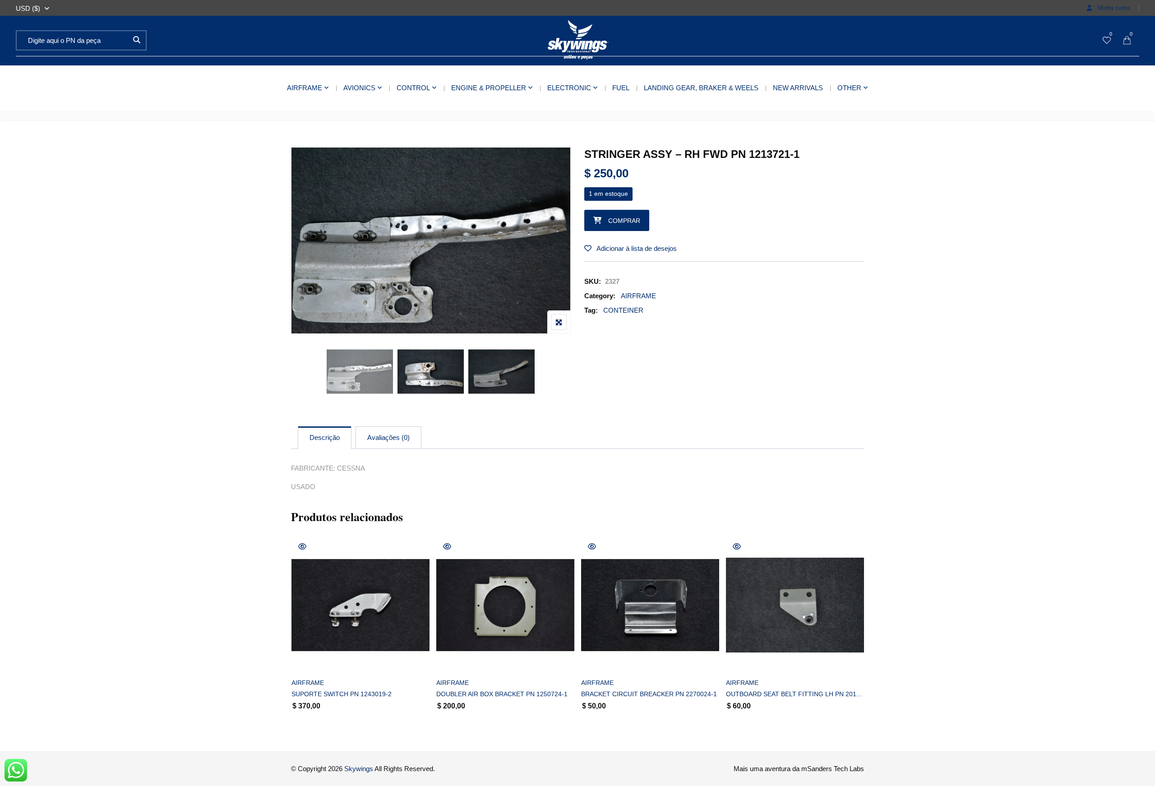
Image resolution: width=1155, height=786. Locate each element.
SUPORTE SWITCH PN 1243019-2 (341, 694)
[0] (1107, 41)
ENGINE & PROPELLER (488, 88)
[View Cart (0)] (1127, 41)
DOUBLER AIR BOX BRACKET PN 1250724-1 (502, 694)
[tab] (324, 437)
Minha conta (1113, 8)
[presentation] (297, 638)
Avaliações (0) (388, 437)
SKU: (592, 281)
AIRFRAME (304, 88)
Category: (599, 296)
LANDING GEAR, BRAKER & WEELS (701, 88)
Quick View (302, 546)
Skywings (358, 768)
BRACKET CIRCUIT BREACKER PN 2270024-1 (649, 694)
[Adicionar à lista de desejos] (308, 659)
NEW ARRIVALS (798, 88)
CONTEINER (623, 310)
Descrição (325, 437)
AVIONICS (359, 88)
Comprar (624, 220)
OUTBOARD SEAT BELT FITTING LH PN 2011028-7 (795, 694)
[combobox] (28, 8)
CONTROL (413, 88)
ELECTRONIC (569, 88)
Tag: (591, 310)
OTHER (849, 88)
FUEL (620, 88)
